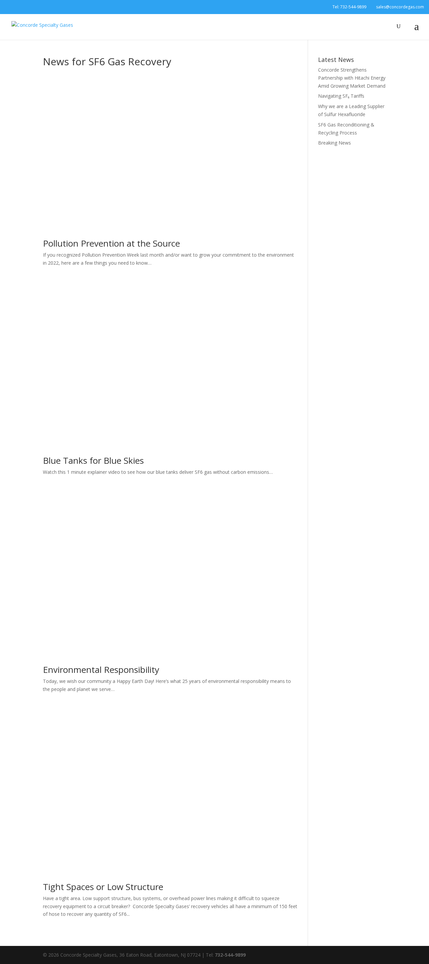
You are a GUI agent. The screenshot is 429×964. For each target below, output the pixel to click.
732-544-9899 (353, 7)
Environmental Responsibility (101, 670)
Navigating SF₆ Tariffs (341, 96)
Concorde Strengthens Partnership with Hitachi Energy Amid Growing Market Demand (351, 78)
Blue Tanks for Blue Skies (93, 460)
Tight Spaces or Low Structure (103, 887)
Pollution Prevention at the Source (111, 243)
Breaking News (334, 143)
